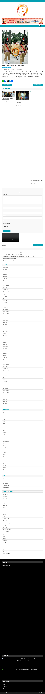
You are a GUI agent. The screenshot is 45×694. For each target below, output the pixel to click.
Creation (4, 414)
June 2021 (5, 403)
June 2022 (5, 377)
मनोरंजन (4, 465)
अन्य (3, 445)
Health (4, 425)
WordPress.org (6, 487)
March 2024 (5, 331)
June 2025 (5, 298)
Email (4, 210)
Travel (4, 439)
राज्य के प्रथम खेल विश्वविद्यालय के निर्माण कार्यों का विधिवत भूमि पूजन (13, 252)
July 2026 (5, 269)
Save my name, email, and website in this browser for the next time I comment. (6, 225)
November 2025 (6, 287)
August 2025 (5, 294)
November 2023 (6, 340)
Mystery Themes (16, 692)
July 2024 (5, 322)
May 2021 (5, 405)
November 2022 (6, 366)
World (4, 443)
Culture (4, 417)
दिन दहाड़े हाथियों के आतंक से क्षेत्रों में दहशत (9, 260)
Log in (4, 481)
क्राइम (4, 454)
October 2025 (5, 289)
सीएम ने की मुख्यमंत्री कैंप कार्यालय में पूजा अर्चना (38, 84)
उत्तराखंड (4, 67)
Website (4, 215)
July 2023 (5, 348)
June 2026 (5, 272)
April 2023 (5, 355)
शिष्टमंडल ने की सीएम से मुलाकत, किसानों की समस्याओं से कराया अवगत (8, 99)
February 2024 (5, 333)
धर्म (3, 463)
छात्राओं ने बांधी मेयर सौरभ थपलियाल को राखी (9, 258)
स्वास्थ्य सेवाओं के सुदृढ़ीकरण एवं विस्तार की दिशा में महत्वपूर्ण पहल (12, 254)
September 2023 (6, 344)
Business (4, 412)
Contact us (5, 686)
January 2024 (5, 335)
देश (3, 461)
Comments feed (6, 485)
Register (4, 478)
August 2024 (5, 320)
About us (4, 684)
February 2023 (5, 359)
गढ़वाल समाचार (8, 67)
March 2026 (5, 278)
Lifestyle (4, 428)
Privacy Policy (5, 688)
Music (4, 430)
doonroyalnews (11, 69)
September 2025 (6, 291)
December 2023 (6, 337)
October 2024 (5, 315)
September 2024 (6, 318)
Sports (4, 432)
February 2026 (5, 280)
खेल (3, 456)
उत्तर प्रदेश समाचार (6, 447)
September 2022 (6, 370)
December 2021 (6, 390)
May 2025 (5, 300)
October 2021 (5, 394)
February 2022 (5, 386)
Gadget (4, 423)
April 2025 (5, 302)
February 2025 (5, 307)
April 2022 (5, 381)
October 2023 (5, 342)
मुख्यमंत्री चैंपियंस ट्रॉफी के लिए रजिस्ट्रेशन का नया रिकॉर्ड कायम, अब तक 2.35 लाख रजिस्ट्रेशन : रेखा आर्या (18, 256)
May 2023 (5, 353)
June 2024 (5, 324)
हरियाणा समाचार (5, 553)
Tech (4, 434)
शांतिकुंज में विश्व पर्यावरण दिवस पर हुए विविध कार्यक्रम (36, 181)
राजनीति (4, 467)
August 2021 (5, 399)
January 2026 (5, 283)
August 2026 (5, 267)
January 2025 (5, 309)
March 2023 (5, 357)
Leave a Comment (19, 69)
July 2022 (5, 375)
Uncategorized (6, 441)
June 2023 (5, 351)
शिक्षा (4, 469)
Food (4, 421)
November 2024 (6, 313)
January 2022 (5, 388)
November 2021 (6, 392)
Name (4, 206)
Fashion (4, 419)
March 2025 (5, 304)
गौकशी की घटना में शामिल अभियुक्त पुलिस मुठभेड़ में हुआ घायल (22, 102)
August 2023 (5, 346)
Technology (5, 436)
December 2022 (6, 364)
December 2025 (6, 285)
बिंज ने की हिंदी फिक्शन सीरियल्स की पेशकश (8, 84)
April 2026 (5, 276)
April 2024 (5, 329)
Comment (5, 194)
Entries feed (5, 483)
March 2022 (5, 383)
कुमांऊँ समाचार (5, 452)
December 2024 (6, 311)
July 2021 (5, 401)
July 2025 (5, 296)
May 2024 (5, 326)
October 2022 (5, 368)
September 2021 (6, 397)
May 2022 (5, 379)
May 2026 (5, 274)
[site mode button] (40, 25)
